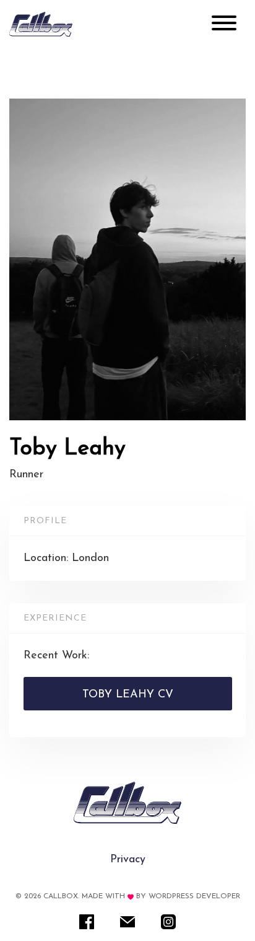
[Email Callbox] (127, 921)
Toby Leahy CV (127, 694)
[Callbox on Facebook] (86, 921)
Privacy (127, 859)
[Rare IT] (40, 24)
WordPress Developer (194, 896)
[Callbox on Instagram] (168, 921)
